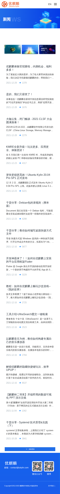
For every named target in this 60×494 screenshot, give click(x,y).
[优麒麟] (10, 4)
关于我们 (51, 486)
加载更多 (31, 449)
